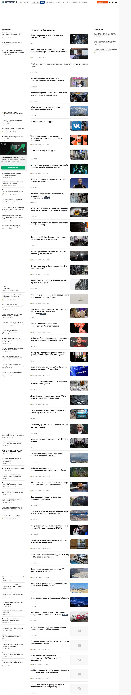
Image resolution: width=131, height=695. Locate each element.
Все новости (6, 29)
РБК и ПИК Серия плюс (8, 486)
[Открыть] (13, 2)
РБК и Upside (5, 317)
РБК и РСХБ (5, 367)
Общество (4, 140)
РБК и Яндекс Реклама (7, 290)
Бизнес (4, 123)
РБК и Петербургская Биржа (9, 46)
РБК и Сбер (5, 177)
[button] (110, 2)
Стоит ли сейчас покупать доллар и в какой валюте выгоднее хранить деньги (105, 33)
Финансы (4, 622)
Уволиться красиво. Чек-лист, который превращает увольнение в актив (105, 41)
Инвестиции (5, 203)
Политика (4, 38)
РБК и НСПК (5, 453)
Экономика (5, 656)
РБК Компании (97, 44)
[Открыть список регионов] (110, 2)
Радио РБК (9, 2)
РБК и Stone (5, 614)
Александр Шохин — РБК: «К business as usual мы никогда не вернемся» (105, 49)
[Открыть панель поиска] (113, 2)
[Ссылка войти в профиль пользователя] (116, 2)
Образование (5, 510)
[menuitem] (24, 2)
